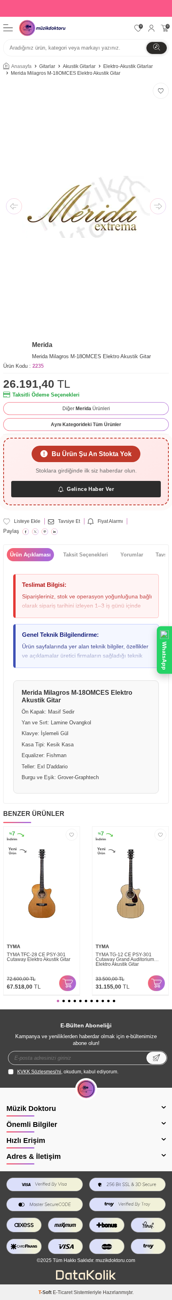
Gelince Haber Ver (90, 489)
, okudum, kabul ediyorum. (67, 1072)
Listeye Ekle (27, 521)
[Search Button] (156, 48)
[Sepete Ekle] (67, 983)
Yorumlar (131, 555)
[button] (14, 207)
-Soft (45, 1292)
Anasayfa (21, 66)
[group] (86, 207)
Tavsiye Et (69, 521)
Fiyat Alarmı (110, 521)
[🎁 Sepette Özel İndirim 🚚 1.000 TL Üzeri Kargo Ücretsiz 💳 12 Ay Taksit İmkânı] (86, 8)
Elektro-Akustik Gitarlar (128, 66)
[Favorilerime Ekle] (72, 835)
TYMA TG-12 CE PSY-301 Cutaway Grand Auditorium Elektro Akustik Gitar (125, 959)
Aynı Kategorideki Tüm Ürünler (86, 424)
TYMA (13, 946)
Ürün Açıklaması (30, 555)
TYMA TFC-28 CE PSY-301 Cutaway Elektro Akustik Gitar (38, 957)
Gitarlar (47, 66)
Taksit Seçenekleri (85, 555)
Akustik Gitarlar (79, 66)
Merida (42, 344)
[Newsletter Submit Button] (156, 1058)
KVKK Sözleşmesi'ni (39, 1072)
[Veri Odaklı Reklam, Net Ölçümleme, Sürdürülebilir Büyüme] (86, 1278)
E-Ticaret (62, 1292)
